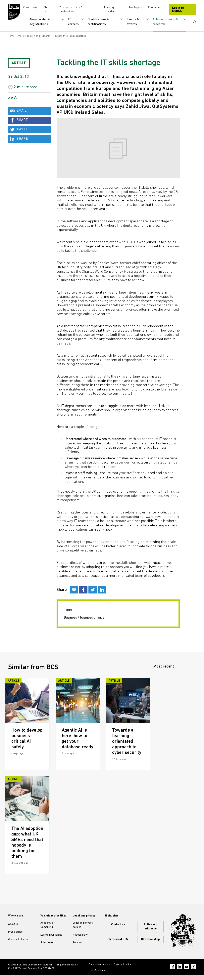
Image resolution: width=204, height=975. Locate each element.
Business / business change (84, 618)
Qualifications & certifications (98, 22)
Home (11, 36)
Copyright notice (122, 964)
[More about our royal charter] (183, 930)
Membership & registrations (40, 22)
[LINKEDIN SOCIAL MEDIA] (102, 589)
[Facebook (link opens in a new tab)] (172, 966)
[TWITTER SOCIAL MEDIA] (92, 589)
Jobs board (47, 942)
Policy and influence (150, 926)
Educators (154, 7)
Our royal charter (18, 939)
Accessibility (80, 934)
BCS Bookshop (150, 939)
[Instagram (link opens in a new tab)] (193, 966)
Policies (77, 942)
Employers (135, 7)
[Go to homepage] (14, 12)
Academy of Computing (47, 925)
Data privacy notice (99, 964)
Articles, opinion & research (165, 22)
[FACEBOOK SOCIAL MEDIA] (83, 589)
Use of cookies (97, 970)
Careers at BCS (118, 939)
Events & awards (133, 22)
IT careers (73, 22)
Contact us (118, 924)
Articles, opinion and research (34, 36)
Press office (15, 931)
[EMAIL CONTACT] (74, 589)
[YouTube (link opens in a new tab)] (186, 966)
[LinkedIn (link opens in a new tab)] (179, 966)
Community (30, 7)
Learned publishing (51, 934)
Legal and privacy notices (83, 925)
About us (13, 924)
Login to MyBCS (178, 9)
